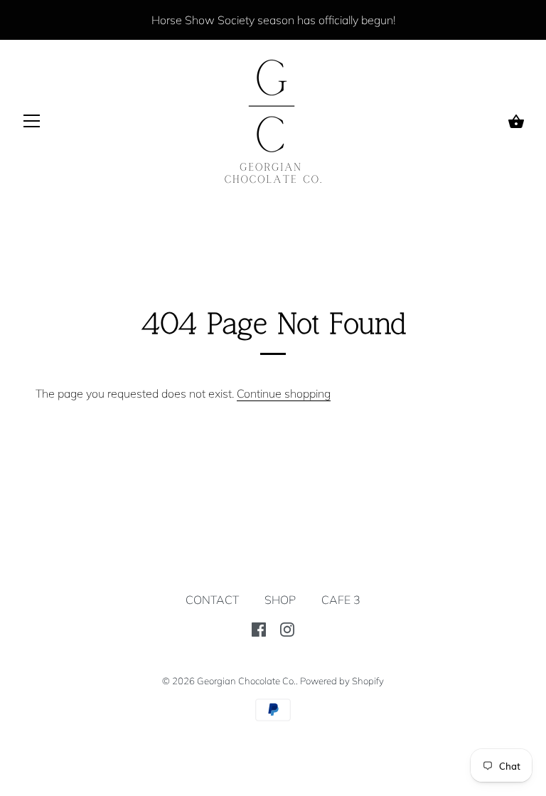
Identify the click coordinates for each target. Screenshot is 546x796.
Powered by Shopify (342, 680)
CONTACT (212, 600)
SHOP (280, 600)
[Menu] (32, 124)
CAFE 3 (340, 600)
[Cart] (516, 121)
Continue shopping (284, 393)
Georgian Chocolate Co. (246, 680)
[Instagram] (287, 628)
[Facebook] (259, 628)
